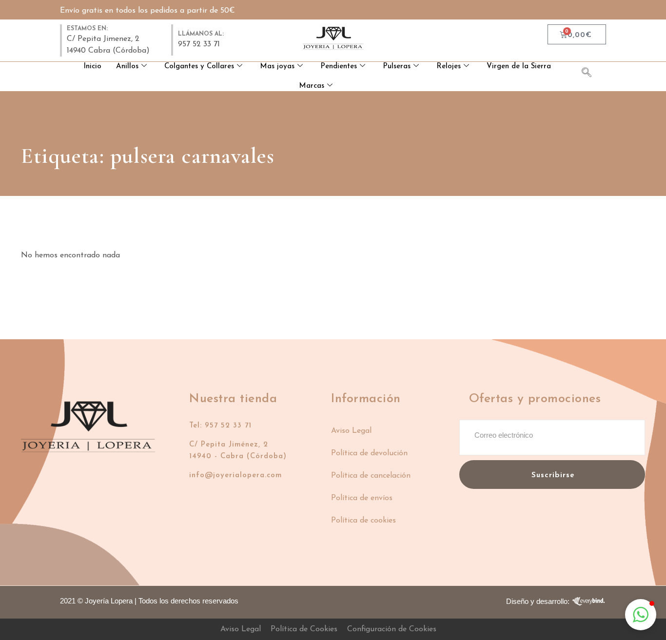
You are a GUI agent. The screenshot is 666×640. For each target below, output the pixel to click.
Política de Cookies (304, 629)
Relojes (448, 66)
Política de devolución (369, 453)
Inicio (92, 66)
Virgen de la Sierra (519, 66)
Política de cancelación (371, 476)
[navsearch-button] (591, 74)
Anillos (127, 66)
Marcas (311, 86)
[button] (640, 614)
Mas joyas (277, 66)
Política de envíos (361, 498)
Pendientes (338, 66)
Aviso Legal (351, 431)
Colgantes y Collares (199, 66)
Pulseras (397, 66)
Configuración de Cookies (391, 629)
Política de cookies (363, 520)
